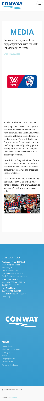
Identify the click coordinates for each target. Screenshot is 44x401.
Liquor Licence (7, 346)
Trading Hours (8, 352)
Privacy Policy (7, 362)
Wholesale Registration (11, 349)
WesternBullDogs (12, 54)
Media (4, 355)
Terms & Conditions (10, 365)
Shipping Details (8, 358)
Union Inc (14, 397)
